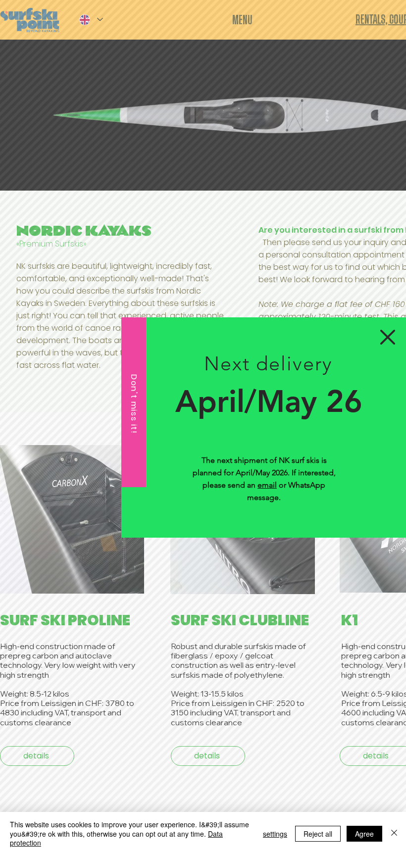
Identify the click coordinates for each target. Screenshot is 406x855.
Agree (364, 834)
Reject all (318, 834)
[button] (387, 337)
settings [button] (275, 834)
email (267, 485)
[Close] (394, 833)
